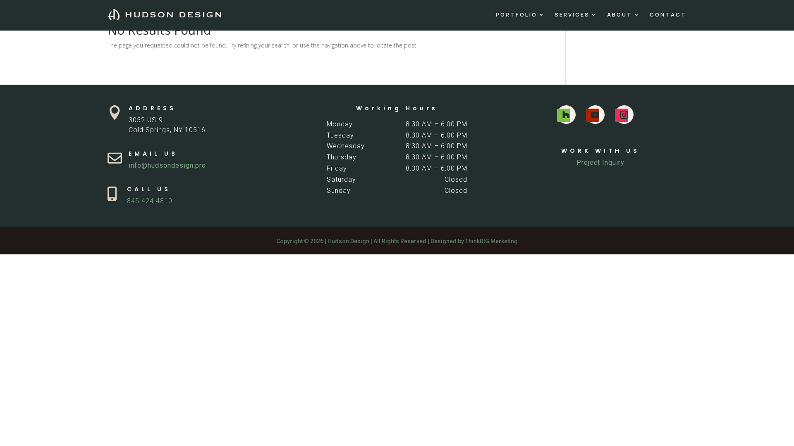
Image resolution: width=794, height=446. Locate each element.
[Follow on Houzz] (563, 115)
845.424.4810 (149, 201)
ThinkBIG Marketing (491, 241)
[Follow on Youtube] (592, 115)
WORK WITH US (600, 151)
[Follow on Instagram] (621, 115)
